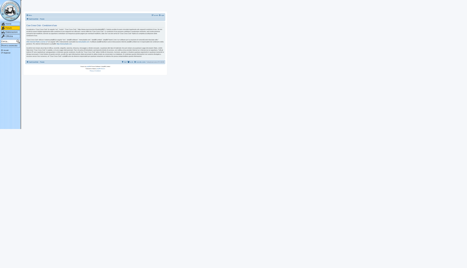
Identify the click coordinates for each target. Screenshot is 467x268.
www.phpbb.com (83, 42)
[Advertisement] (10, 92)
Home (8, 24)
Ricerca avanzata (9, 45)
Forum (8, 28)
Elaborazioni (11, 32)
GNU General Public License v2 (36, 42)
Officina (9, 36)
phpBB (88, 66)
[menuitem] (161, 15)
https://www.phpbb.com (64, 44)
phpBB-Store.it (101, 68)
